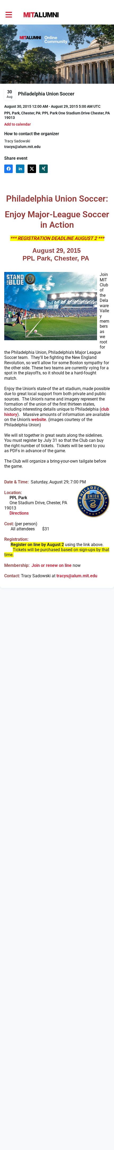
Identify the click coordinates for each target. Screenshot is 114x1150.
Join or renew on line (52, 565)
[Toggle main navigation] (8, 15)
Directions (19, 513)
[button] (17, 124)
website (38, 419)
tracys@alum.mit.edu (22, 147)
